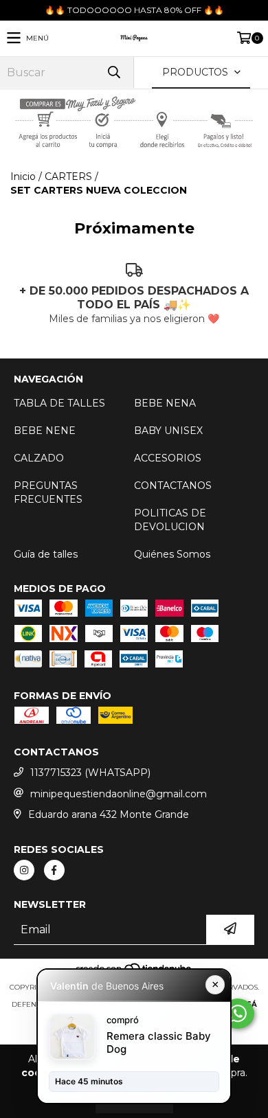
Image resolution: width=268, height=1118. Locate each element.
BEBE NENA (165, 403)
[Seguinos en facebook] (54, 870)
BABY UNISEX (168, 430)
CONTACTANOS (173, 485)
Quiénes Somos (172, 554)
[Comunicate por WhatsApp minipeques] (237, 1014)
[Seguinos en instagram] (24, 870)
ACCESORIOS (167, 458)
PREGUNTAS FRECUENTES (48, 492)
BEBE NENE (45, 430)
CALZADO (39, 458)
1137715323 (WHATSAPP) (90, 772)
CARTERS (68, 176)
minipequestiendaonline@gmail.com (118, 794)
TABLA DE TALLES (59, 403)
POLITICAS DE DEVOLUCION (170, 520)
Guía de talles (46, 554)
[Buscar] (113, 72)
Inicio (23, 176)
